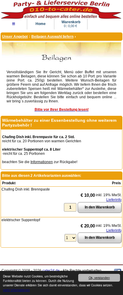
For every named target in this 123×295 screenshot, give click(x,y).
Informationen (41, 162)
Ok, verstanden (99, 277)
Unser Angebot (15, 37)
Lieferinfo (114, 200)
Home (41, 24)
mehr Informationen (16, 290)
